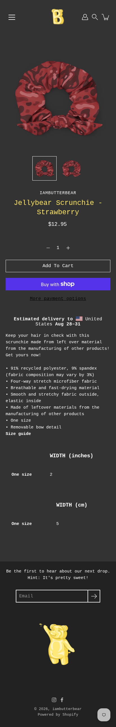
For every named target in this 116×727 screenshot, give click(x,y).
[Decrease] (48, 248)
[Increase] (68, 248)
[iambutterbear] (58, 17)
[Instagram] (54, 700)
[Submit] (94, 596)
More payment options (58, 298)
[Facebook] (61, 700)
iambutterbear (67, 709)
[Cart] (105, 17)
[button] (95, 17)
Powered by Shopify (58, 715)
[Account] (85, 17)
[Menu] (12, 17)
